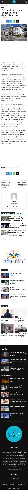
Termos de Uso (15, 485)
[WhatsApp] (14, 21)
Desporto (3, 331)
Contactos (21, 485)
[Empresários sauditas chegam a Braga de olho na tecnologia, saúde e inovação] (5, 225)
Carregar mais (13, 302)
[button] (2, 2)
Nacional (3, 317)
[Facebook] (7, 21)
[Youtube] (20, 206)
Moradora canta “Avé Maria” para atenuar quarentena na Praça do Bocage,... (17, 380)
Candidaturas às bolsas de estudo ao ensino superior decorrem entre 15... (18, 296)
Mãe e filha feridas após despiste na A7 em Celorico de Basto (21, 184)
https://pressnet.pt (14, 203)
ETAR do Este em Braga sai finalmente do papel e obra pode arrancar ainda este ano (17, 218)
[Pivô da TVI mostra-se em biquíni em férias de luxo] (5, 408)
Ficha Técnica (7, 485)
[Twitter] (10, 21)
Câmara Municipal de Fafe (10, 167)
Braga (3, 220)
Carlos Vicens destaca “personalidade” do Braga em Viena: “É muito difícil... (17, 368)
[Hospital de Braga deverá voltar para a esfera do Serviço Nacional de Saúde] (21, 313)
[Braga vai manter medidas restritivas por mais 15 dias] (5, 394)
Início (2, 5)
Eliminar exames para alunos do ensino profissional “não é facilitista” (6, 185)
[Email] (17, 21)
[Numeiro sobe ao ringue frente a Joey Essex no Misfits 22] (5, 387)
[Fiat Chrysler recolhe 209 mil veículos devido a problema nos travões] (21, 328)
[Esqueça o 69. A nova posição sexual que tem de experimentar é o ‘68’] (5, 401)
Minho (6, 5)
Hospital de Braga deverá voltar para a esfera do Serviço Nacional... (21, 320)
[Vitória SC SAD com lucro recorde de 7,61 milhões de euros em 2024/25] (7, 328)
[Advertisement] (14, 51)
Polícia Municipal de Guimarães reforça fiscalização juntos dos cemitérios (17, 282)
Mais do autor (19, 213)
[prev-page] (2, 239)
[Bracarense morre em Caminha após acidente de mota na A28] (5, 415)
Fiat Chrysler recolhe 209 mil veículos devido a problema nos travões (20, 335)
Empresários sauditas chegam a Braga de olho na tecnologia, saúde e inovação (17, 225)
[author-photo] (14, 199)
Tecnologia (17, 331)
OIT (17, 167)
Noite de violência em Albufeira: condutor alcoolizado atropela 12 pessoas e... (18, 354)
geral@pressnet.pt (16, 469)
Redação (5, 17)
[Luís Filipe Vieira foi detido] (5, 275)
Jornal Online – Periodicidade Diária (9, 484)
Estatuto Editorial (21, 484)
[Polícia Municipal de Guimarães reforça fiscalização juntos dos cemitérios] (5, 282)
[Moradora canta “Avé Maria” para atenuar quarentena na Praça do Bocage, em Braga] (5, 380)
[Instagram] (11, 206)
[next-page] (5, 239)
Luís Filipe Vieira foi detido (16, 273)
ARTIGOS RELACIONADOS (8, 213)
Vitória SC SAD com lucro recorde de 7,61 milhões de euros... (7, 335)
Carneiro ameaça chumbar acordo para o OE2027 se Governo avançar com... (18, 361)
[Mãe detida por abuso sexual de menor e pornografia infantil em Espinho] (5, 289)
